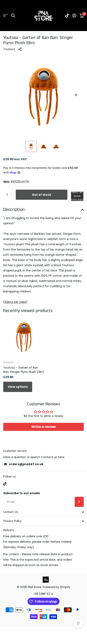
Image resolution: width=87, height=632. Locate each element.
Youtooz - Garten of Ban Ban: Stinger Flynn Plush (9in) (23, 370)
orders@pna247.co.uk (26, 464)
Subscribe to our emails (21, 493)
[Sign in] (74, 15)
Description (14, 209)
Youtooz (9, 49)
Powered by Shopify (56, 587)
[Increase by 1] (12, 191)
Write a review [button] (43, 426)
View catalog (5, 15)
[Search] (13, 15)
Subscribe (79, 502)
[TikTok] (4, 483)
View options (18, 387)
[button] (76, 95)
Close (43, 512)
